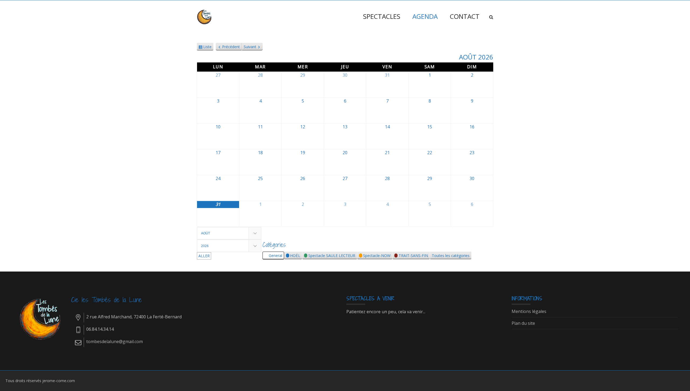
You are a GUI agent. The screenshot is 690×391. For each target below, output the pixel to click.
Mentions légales (529, 311)
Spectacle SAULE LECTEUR (331, 255)
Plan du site (523, 323)
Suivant (250, 46)
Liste (207, 47)
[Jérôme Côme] (205, 16)
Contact (464, 16)
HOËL (295, 255)
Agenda (425, 16)
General (275, 255)
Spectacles (381, 16)
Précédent (231, 46)
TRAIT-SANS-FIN (413, 255)
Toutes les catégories (451, 255)
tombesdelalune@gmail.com (114, 341)
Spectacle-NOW (377, 255)
